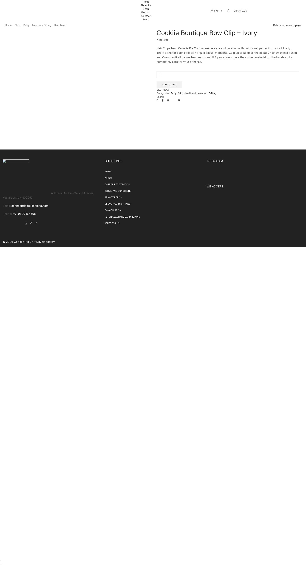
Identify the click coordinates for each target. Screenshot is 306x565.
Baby (26, 25)
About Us (146, 5)
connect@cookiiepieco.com (30, 205)
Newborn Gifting (41, 25)
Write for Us (112, 223)
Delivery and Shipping (118, 204)
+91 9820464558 (24, 213)
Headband (60, 25)
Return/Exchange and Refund (122, 216)
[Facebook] (162, 100)
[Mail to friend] (173, 100)
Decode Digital (65, 241)
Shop (146, 8)
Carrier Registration (117, 184)
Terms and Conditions (118, 191)
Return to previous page (287, 25)
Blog (145, 19)
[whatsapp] (178, 100)
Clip (180, 93)
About (108, 178)
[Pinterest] (168, 100)
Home (146, 1)
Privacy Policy (113, 197)
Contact (146, 15)
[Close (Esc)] (0, 560)
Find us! (145, 12)
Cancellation (113, 210)
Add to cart (169, 84)
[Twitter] (158, 100)
